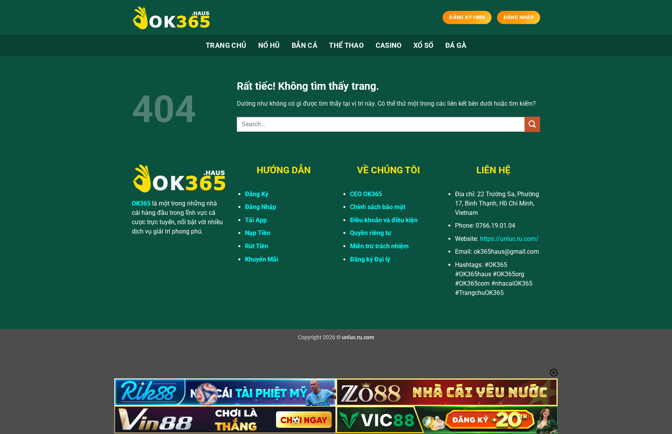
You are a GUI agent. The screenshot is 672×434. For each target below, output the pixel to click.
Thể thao (346, 45)
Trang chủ (226, 45)
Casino (389, 45)
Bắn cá (304, 45)
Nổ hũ (269, 45)
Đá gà (455, 45)
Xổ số (423, 45)
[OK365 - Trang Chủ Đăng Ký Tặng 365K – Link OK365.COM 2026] (171, 17)
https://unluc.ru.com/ (509, 238)
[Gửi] (532, 124)
